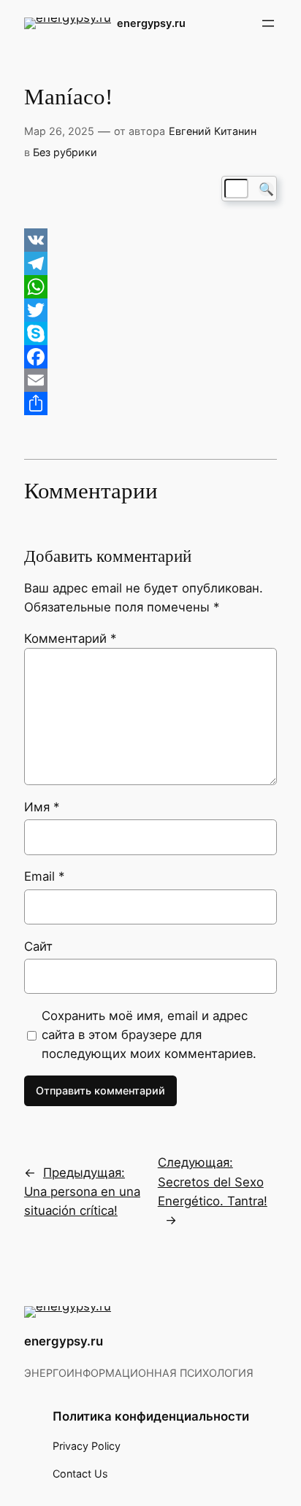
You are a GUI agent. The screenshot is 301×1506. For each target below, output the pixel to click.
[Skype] (150, 333)
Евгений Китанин (212, 131)
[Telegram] (150, 263)
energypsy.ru (151, 23)
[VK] (150, 240)
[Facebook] (150, 356)
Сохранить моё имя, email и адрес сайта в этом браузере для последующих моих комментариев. (149, 1034)
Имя (41, 807)
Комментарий (70, 638)
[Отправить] (150, 403)
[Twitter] (150, 310)
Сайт (38, 946)
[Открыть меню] (268, 23)
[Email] (150, 380)
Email (44, 876)
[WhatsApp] (150, 286)
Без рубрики (65, 152)
